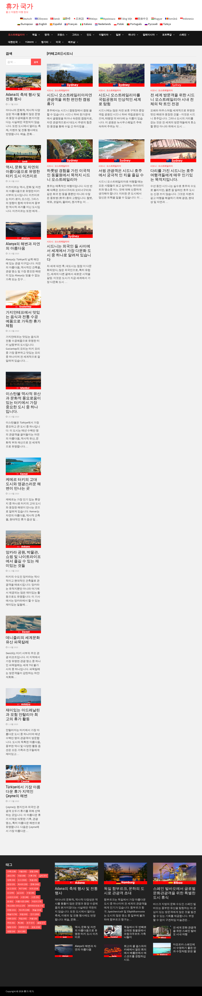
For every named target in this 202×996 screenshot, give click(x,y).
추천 (11, 923)
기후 (32, 875)
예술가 (12, 914)
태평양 (23, 927)
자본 (11, 918)
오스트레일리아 (62, 90)
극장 (21, 875)
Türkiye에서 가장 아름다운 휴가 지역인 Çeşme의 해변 (23, 791)
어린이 (36, 901)
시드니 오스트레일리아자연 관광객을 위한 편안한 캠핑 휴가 (69, 99)
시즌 (35, 897)
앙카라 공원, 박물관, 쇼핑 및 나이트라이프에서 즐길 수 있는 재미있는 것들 (23, 559)
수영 (30, 893)
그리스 (75, 34)
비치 (34, 888)
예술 (37, 910)
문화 (34, 884)
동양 (11, 884)
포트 (35, 927)
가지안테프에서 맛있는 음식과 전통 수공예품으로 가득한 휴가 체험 (23, 319)
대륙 (11, 880)
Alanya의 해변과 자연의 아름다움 (23, 246)
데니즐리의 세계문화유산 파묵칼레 (23, 639)
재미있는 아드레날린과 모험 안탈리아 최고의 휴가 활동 (23, 714)
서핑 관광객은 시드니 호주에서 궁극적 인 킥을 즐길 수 (121, 172)
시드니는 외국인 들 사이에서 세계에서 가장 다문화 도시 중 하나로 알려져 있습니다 (69, 253)
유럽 (23, 914)
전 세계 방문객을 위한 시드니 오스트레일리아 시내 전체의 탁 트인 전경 (172, 99)
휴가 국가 (19, 6)
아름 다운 (22, 901)
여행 (11, 910)
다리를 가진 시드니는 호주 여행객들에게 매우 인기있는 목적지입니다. (172, 175)
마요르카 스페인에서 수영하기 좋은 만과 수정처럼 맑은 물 (184, 948)
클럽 (41, 923)
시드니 (50, 90)
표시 (21, 931)
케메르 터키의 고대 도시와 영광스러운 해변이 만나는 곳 (23, 483)
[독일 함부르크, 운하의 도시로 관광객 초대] (125, 873)
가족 (11, 871)
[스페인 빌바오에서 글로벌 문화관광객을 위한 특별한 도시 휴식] (174, 873)
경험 (34, 871)
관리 (11, 875)
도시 (22, 880)
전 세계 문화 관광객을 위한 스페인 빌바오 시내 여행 (184, 931)
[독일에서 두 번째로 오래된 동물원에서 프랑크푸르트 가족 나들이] (113, 927)
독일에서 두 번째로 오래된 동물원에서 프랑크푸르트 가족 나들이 (135, 932)
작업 (22, 918)
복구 (22, 888)
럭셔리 (22, 884)
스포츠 (12, 897)
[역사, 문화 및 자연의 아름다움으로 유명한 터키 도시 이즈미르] (64, 927)
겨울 (22, 871)
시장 (24, 897)
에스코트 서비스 (16, 905)
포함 (11, 931)
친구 (30, 923)
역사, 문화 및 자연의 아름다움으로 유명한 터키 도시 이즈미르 (23, 171)
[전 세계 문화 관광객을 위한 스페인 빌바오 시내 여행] (162, 928)
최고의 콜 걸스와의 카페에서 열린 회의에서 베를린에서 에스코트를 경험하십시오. (135, 952)
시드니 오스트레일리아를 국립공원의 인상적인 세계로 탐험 (120, 99)
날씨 (43, 875)
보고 (11, 888)
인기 (34, 914)
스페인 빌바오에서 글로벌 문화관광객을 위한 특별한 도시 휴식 (174, 893)
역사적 (24, 910)
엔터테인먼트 (35, 905)
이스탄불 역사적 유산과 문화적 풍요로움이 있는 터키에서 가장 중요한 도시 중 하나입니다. (23, 403)
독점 (33, 880)
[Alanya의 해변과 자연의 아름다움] (64, 946)
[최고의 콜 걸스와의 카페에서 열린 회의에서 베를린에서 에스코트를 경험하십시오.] (113, 946)
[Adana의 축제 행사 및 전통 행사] (76, 873)
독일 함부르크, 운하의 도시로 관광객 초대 (124, 890)
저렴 (33, 918)
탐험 (11, 927)
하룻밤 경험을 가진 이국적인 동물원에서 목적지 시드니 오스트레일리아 (68, 175)
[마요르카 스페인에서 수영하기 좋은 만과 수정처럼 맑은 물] (162, 945)
